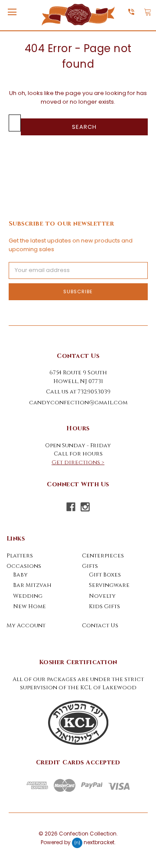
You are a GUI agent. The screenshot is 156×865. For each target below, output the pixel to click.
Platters (19, 556)
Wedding (27, 596)
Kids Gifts (104, 606)
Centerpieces (103, 556)
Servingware (109, 585)
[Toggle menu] (12, 12)
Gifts (90, 566)
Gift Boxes (105, 575)
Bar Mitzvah (32, 585)
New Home (29, 606)
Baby (20, 575)
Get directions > (78, 462)
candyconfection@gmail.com (78, 402)
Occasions (23, 566)
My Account (26, 625)
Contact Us (100, 625)
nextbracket (99, 842)
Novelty (102, 596)
